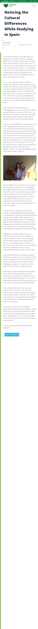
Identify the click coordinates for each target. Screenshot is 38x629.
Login (30, 1)
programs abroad (22, 1)
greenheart (5, 1)
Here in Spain (7, 82)
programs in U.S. (13, 1)
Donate (34, 1)
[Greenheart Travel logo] (10, 5)
